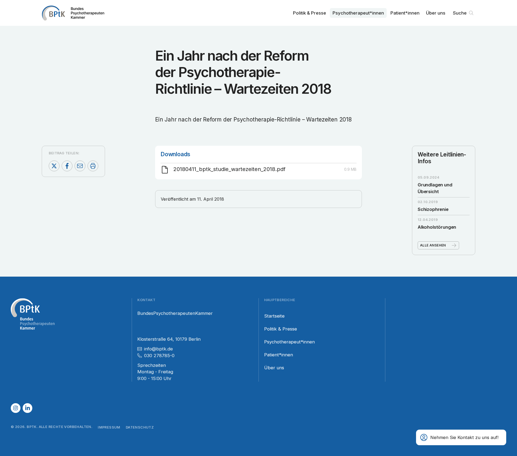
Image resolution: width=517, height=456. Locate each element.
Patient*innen (405, 13)
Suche (460, 13)
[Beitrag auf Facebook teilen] (67, 166)
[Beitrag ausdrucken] (93, 166)
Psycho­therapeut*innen (358, 13)
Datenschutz (140, 427)
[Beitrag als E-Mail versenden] (80, 166)
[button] (461, 437)
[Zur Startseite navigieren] (73, 13)
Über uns (435, 13)
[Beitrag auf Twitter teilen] (54, 166)
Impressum (109, 427)
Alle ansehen (433, 245)
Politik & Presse (309, 13)
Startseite (274, 316)
